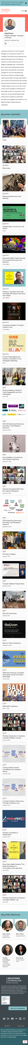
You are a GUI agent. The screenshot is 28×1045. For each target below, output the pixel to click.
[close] (26, 3)
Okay (25, 1041)
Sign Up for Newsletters (17, 1008)
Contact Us (7, 1026)
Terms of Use (21, 1026)
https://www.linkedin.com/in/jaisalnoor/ (5, 43)
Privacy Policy (12, 1037)
